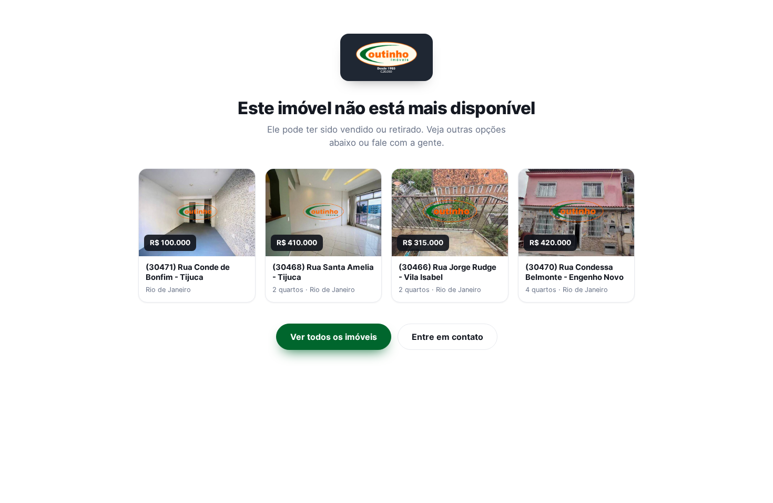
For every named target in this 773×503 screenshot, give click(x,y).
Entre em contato (447, 336)
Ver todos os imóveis (333, 336)
